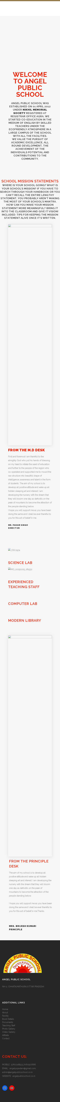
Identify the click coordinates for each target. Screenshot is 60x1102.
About (5, 1012)
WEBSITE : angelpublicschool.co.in (18, 1076)
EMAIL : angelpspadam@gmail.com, (19, 1068)
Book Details (8, 1019)
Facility (5, 1016)
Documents (7, 1022)
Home (5, 1009)
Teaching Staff (8, 1025)
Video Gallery (8, 1032)
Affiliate (5, 1035)
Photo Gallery (8, 1029)
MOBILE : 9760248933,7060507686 (19, 1064)
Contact (5, 1038)
